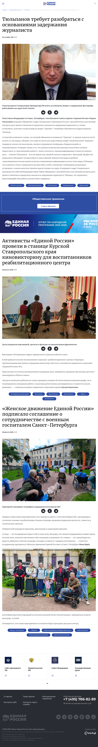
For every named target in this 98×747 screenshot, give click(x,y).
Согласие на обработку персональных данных (18, 740)
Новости (27, 10)
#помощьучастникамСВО (38, 635)
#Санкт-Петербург (17, 630)
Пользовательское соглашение (13, 734)
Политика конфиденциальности (13, 736)
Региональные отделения (48, 698)
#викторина (68, 394)
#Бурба (34, 630)
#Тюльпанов (52, 185)
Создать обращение (48, 206)
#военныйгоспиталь (62, 635)
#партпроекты (82, 630)
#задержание (68, 185)
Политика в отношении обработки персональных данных (22, 738)
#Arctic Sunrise (16, 185)
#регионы (38, 394)
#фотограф (84, 185)
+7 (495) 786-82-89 (79, 699)
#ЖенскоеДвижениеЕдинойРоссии (57, 630)
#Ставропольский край (20, 394)
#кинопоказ (53, 394)
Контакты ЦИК (10, 702)
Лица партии (29, 697)
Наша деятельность (15, 10)
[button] (47, 683)
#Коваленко (49, 399)
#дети (83, 394)
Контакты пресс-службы (30, 703)
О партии (8, 697)
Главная (4, 10)
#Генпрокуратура (34, 185)
